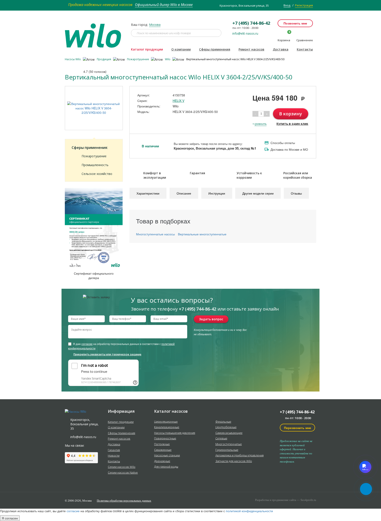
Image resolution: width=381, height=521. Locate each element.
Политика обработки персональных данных (124, 500)
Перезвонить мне (297, 427)
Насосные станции (167, 455)
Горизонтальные (226, 450)
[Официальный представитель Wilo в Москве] (94, 33)
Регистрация (304, 5)
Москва (155, 24)
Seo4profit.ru (308, 500)
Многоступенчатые (228, 444)
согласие (87, 344)
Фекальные (223, 422)
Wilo (168, 59)
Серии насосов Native (123, 472)
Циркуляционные (166, 422)
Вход (287, 5)
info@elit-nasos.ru (245, 33)
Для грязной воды (166, 467)
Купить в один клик (292, 124)
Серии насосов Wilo (121, 467)
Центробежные (226, 427)
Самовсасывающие (229, 433)
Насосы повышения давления (174, 433)
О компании (181, 49)
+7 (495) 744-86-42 (297, 411)
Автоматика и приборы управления (239, 455)
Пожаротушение (138, 59)
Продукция (104, 59)
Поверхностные (165, 438)
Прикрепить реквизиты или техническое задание (107, 354)
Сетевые (221, 438)
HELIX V (178, 100)
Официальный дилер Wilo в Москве (164, 4)
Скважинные (163, 450)
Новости (114, 455)
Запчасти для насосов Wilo (233, 461)
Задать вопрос (211, 319)
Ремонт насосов (251, 49)
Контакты (305, 49)
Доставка (280, 49)
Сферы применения (214, 49)
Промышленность (95, 165)
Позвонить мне (295, 23)
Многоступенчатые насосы (155, 234)
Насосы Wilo (73, 59)
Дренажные (162, 461)
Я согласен (10, 518)
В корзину (290, 114)
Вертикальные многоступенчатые (202, 234)
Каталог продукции (147, 49)
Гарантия (114, 450)
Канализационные (166, 427)
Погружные (162, 444)
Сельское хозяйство (97, 174)
